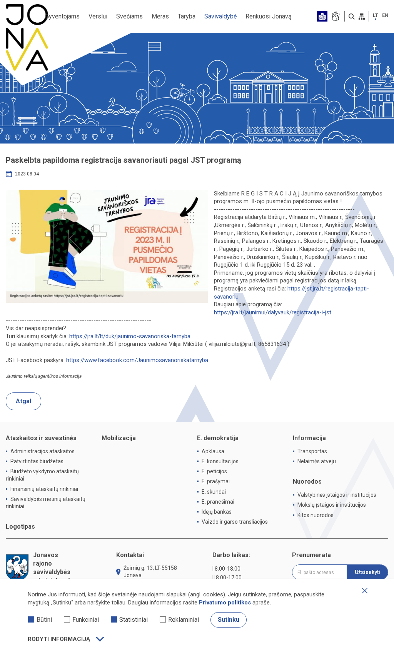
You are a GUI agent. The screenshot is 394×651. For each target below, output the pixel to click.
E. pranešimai (218, 502)
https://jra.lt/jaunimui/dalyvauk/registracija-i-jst (272, 312)
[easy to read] (322, 16)
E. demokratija (218, 438)
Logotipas (20, 526)
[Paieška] (352, 16)
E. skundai (214, 492)
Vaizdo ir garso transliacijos (235, 522)
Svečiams (129, 16)
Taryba (186, 16)
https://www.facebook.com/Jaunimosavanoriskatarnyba (137, 360)
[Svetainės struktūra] (362, 16)
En (385, 15)
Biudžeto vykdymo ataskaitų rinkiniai (42, 475)
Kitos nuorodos (315, 515)
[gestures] (336, 16)
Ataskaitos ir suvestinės (41, 438)
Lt (375, 15)
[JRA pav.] (107, 246)
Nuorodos (307, 481)
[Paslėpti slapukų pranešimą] (365, 590)
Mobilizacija (119, 438)
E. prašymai (216, 481)
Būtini (44, 619)
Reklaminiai (183, 619)
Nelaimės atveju (316, 461)
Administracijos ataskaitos (42, 451)
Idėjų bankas (217, 512)
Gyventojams (62, 16)
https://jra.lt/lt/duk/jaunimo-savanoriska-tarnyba (129, 336)
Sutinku (228, 619)
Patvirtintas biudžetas (36, 461)
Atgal (23, 401)
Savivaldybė (220, 16)
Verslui (97, 16)
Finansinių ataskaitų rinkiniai (44, 489)
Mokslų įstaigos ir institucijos (331, 505)
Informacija (309, 438)
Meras (160, 16)
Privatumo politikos (225, 602)
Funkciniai (85, 619)
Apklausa (213, 451)
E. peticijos (214, 471)
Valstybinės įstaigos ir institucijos (336, 495)
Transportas (312, 451)
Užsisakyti (367, 572)
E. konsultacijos (220, 461)
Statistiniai (133, 619)
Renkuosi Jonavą (268, 16)
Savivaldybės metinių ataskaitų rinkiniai (45, 502)
